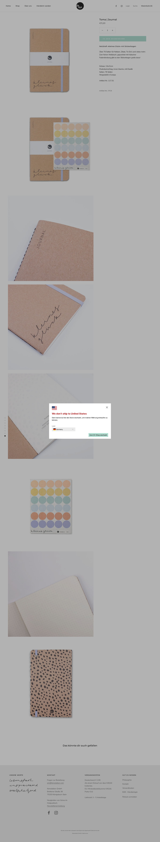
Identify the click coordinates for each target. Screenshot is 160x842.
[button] (107, 407)
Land (53, 426)
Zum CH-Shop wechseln (98, 435)
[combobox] (58, 429)
